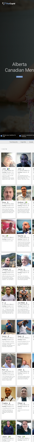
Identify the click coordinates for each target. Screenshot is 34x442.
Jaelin (4, 437)
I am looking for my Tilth (7, 240)
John (4, 169)
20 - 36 (19, 274)
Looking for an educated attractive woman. (8, 374)
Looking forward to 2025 (23, 207)
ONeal (20, 403)
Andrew (21, 202)
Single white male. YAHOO (8, 174)
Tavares (5, 269)
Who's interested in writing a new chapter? (8, 341)
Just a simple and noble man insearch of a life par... (24, 307)
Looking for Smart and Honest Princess (8, 274)
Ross (4, 202)
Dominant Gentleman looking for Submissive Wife (24, 240)
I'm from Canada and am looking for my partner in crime (23, 344)
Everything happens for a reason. (24, 341)
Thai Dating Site (13, 142)
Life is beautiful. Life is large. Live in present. (8, 307)
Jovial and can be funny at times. (23, 410)
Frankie (5, 403)
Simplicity (20, 408)
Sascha (20, 236)
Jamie (20, 269)
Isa (3, 236)
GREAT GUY (20, 374)
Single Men (23, 142)
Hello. (19, 174)
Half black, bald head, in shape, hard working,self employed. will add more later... (7, 411)
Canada (31, 142)
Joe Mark (21, 303)
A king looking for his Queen (8, 408)
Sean (19, 336)
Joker (20, 370)
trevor (4, 336)
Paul (19, 437)
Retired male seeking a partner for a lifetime (8, 207)
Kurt (3, 370)
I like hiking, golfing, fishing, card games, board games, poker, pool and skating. (24, 377)
